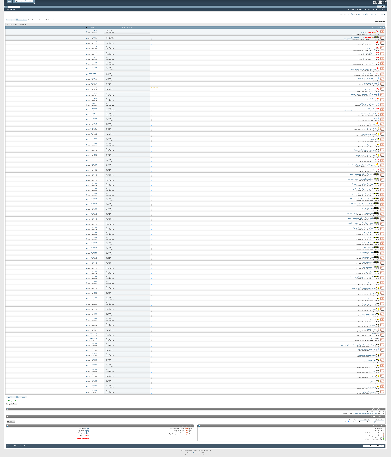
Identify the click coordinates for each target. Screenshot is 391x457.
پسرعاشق (368, 136)
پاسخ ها (130, 27)
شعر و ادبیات (351, 14)
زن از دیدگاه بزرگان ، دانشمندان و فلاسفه (361, 184)
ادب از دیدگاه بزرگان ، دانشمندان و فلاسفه (361, 189)
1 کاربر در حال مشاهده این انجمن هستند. (365, 413)
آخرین (9, 19)
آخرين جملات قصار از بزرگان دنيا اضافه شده (360, 277)
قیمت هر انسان (373, 62)
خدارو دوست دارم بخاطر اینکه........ (367, 113)
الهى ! (374, 309)
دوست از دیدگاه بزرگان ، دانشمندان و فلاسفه (360, 198)
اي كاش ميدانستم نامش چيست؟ (367, 355)
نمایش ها (124, 27)
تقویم (373, 9)
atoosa (359, 120)
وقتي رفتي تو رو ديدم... (369, 387)
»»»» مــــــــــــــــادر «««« (368, 42)
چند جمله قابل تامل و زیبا (369, 304)
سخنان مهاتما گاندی (367, 208)
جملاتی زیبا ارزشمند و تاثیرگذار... (368, 104)
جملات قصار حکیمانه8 (367, 233)
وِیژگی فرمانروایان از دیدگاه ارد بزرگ (362, 228)
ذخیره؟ (32, 3)
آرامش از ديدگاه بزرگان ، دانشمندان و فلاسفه (360, 218)
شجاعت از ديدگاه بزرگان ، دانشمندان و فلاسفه (360, 213)
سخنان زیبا (363, 32)
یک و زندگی (373, 293)
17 (345, 39)
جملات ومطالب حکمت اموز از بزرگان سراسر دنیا (362, 165)
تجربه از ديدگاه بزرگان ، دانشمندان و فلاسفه (360, 223)
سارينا (369, 54)
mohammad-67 (357, 50)
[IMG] (87, 432)
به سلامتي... (374, 118)
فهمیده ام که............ (370, 124)
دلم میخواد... (372, 365)
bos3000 (359, 346)
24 (345, 110)
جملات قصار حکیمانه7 (367, 237)
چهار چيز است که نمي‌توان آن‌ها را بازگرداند (364, 288)
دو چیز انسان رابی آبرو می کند (367, 57)
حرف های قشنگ (370, 108)
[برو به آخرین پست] (86, 32)
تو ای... (374, 376)
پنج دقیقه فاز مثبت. (370, 49)
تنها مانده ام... (372, 371)
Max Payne (358, 71)
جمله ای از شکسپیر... (371, 128)
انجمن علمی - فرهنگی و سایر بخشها (368, 14)
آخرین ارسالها (382, 9)
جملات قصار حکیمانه (367, 267)
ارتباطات (368, 9)
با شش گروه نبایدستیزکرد (368, 53)
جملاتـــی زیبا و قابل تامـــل (369, 329)
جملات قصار (369, 272)
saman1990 (358, 80)
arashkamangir (357, 75)
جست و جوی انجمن (12, 24)
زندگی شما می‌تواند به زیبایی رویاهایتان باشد (363, 69)
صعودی (352, 421)
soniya (359, 44)
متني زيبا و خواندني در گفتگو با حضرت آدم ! (364, 150)
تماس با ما (23, 446)
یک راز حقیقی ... (372, 98)
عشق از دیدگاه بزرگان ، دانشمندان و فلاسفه (360, 193)
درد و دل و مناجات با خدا (357, 37)
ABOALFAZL (358, 105)
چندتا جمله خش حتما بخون (368, 134)
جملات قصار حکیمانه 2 (366, 262)
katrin (359, 141)
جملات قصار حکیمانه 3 (366, 257)
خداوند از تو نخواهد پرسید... (368, 314)
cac (360, 161)
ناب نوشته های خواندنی (368, 73)
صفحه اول (16, 446)
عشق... (373, 333)
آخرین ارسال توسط (92, 27)
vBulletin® (195, 452)
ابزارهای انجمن (22, 24)
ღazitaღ (359, 331)
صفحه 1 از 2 (21, 19)
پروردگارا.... (372, 338)
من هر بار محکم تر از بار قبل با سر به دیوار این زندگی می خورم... (358, 345)
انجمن (381, 7)
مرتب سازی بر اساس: (364, 419)
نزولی (346, 421)
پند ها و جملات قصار (370, 90)
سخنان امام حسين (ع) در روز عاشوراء (366, 78)
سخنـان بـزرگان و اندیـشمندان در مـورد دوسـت (364, 94)
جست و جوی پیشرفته (10, 9)
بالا (7, 404)
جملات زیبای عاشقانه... (371, 160)
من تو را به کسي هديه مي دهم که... (367, 349)
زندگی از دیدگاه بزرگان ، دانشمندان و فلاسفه (360, 179)
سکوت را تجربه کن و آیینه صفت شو (366, 155)
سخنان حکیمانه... (371, 360)
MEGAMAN (358, 175)
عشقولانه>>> (373, 170)
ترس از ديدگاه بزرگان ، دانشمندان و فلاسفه (361, 203)
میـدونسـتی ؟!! (372, 283)
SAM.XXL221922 (357, 111)
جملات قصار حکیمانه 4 (366, 252)
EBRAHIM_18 (358, 335)
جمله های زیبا (372, 139)
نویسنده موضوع (376, 27)
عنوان (382, 27)
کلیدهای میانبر (352, 9)
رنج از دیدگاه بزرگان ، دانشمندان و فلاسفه (361, 174)
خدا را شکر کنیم (371, 319)
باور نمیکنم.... (372, 381)
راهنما (9, 1)
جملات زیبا (373, 325)
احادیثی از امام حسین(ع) (370, 83)
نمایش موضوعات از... (378, 419)
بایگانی (11, 446)
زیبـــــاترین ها (372, 298)
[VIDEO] (87, 433)
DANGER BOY (357, 130)
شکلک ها (87, 430)
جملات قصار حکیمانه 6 (366, 242)
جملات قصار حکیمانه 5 (366, 247)
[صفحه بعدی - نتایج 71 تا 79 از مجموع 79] (13, 20)
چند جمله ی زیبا (371, 145)
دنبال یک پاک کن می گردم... (368, 392)
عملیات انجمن (361, 9)
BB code (87, 428)
